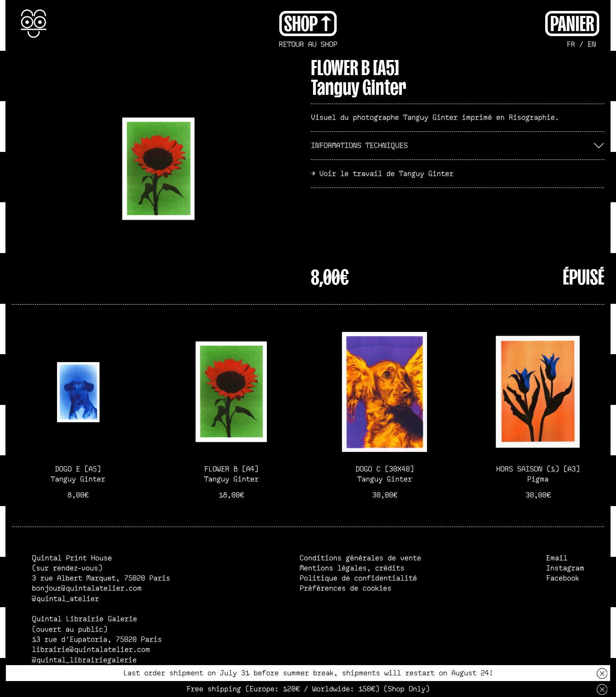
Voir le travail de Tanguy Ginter (386, 174)
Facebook (562, 578)
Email (556, 558)
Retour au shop (308, 44)
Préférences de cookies (345, 588)
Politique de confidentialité (358, 578)
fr (571, 44)
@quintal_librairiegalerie (84, 660)
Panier (572, 22)
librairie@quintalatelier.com (91, 649)
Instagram (565, 568)
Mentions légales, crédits (352, 568)
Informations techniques (359, 145)
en (592, 44)
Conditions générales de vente (360, 558)
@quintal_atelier (65, 599)
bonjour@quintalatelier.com (87, 588)
